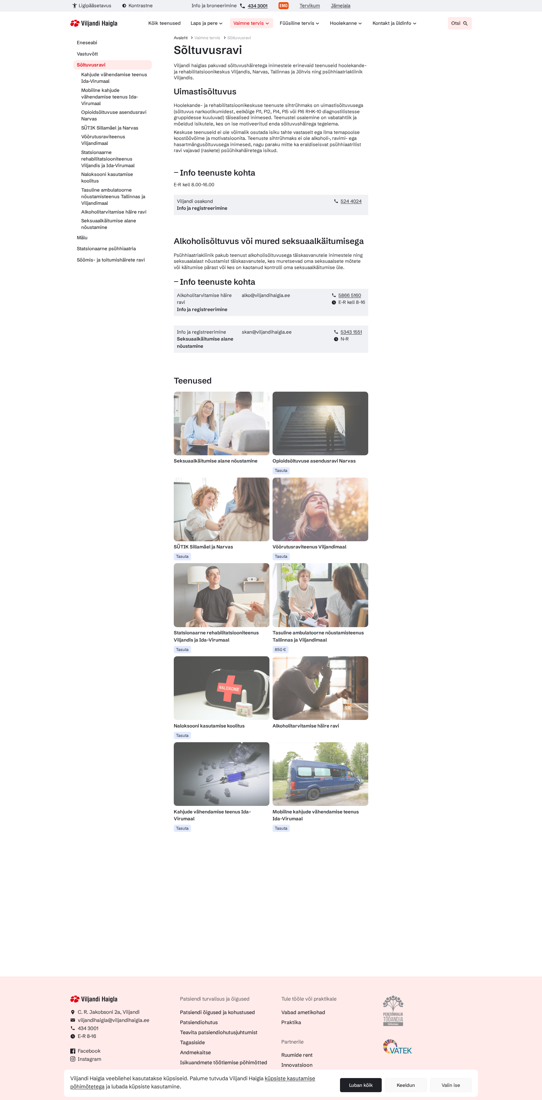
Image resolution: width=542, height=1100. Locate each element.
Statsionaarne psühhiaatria (106, 248)
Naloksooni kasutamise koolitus (107, 177)
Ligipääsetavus (95, 5)
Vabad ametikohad (303, 1012)
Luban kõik (361, 1085)
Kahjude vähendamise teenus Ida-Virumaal (114, 77)
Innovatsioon (296, 1065)
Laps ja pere (204, 23)
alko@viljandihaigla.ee (266, 295)
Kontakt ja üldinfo (392, 23)
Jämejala (340, 5)
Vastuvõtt (87, 54)
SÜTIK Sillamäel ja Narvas (109, 128)
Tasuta (281, 470)
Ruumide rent (297, 1055)
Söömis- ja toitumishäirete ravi (111, 260)
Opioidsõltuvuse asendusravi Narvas (113, 115)
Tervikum (310, 5)
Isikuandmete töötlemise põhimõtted (223, 1062)
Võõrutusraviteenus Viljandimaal (103, 140)
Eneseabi (87, 42)
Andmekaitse (195, 1052)
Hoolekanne (343, 23)
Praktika (291, 1022)
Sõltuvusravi (91, 65)
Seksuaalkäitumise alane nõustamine (108, 224)
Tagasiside (192, 1042)
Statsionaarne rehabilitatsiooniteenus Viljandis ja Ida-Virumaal (108, 158)
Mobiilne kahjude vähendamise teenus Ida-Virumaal (109, 96)
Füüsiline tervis (297, 23)
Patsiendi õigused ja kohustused (217, 1012)
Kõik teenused (164, 23)
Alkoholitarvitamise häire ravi (113, 212)
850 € (280, 649)
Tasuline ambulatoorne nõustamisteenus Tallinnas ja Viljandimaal (113, 196)
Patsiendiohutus (199, 1022)
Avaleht (181, 37)
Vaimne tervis (248, 23)
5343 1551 (351, 332)
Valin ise (451, 1085)
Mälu (82, 238)
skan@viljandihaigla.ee (267, 332)
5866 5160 (349, 295)
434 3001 (258, 6)
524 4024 (351, 201)
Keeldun (406, 1085)
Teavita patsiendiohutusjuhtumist (219, 1032)
